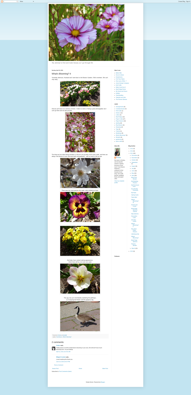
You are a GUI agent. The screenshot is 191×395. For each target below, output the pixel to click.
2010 (131, 251)
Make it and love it (121, 87)
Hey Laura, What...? (121, 81)
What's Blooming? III (135, 201)
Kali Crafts (118, 85)
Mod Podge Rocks (121, 89)
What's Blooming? (67, 337)
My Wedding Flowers (134, 182)
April (133, 175)
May (133, 173)
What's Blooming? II (135, 225)
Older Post (105, 368)
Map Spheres (135, 214)
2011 (131, 153)
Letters (118, 115)
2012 (131, 151)
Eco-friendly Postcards (134, 189)
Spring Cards (134, 195)
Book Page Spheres (134, 240)
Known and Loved (134, 205)
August (134, 166)
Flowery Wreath (134, 244)
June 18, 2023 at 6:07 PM (63, 361)
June (133, 170)
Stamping (118, 127)
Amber (58, 345)
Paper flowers (119, 121)
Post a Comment (58, 365)
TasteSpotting (119, 95)
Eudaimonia (119, 77)
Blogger (103, 382)
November (135, 157)
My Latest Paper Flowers (134, 230)
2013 (131, 148)
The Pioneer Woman (121, 99)
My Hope (133, 192)
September (135, 162)
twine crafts (119, 141)
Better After (119, 73)
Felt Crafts (118, 111)
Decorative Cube (134, 216)
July (133, 168)
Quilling (118, 123)
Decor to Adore (120, 75)
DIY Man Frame (133, 220)
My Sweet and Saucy (121, 91)
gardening (118, 139)
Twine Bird (134, 197)
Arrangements (120, 106)
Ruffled (118, 93)
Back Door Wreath (134, 178)
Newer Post (55, 368)
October (134, 160)
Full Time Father (120, 79)
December (135, 155)
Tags (117, 129)
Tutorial (118, 131)
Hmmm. (118, 113)
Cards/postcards (120, 109)
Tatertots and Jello (121, 97)
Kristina (118, 157)
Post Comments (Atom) (65, 371)
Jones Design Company (122, 83)
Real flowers (59, 337)
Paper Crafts (119, 119)
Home (80, 368)
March (133, 248)
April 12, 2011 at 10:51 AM (63, 351)
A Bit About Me (135, 234)
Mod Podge (119, 117)
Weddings (118, 133)
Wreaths (118, 137)
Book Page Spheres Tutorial (134, 210)
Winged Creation (61, 357)
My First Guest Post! (135, 185)
